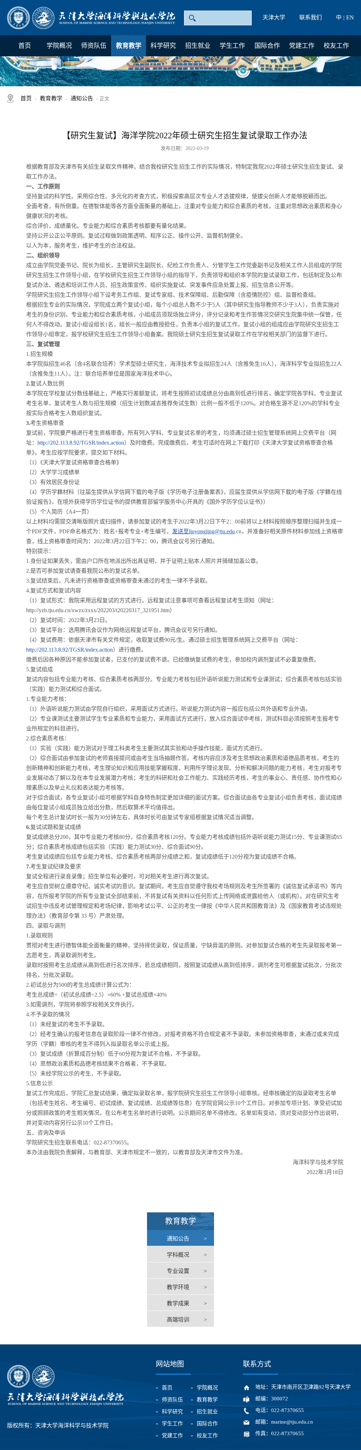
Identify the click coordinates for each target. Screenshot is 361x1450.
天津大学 (274, 17)
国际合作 (267, 45)
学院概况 (59, 45)
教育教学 (128, 45)
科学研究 (163, 45)
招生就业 (197, 45)
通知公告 (82, 98)
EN (350, 17)
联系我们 (310, 17)
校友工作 (336, 45)
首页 (24, 45)
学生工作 (232, 45)
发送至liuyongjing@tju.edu (203, 531)
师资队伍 (93, 45)
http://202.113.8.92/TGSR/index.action (80, 443)
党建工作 (301, 45)
